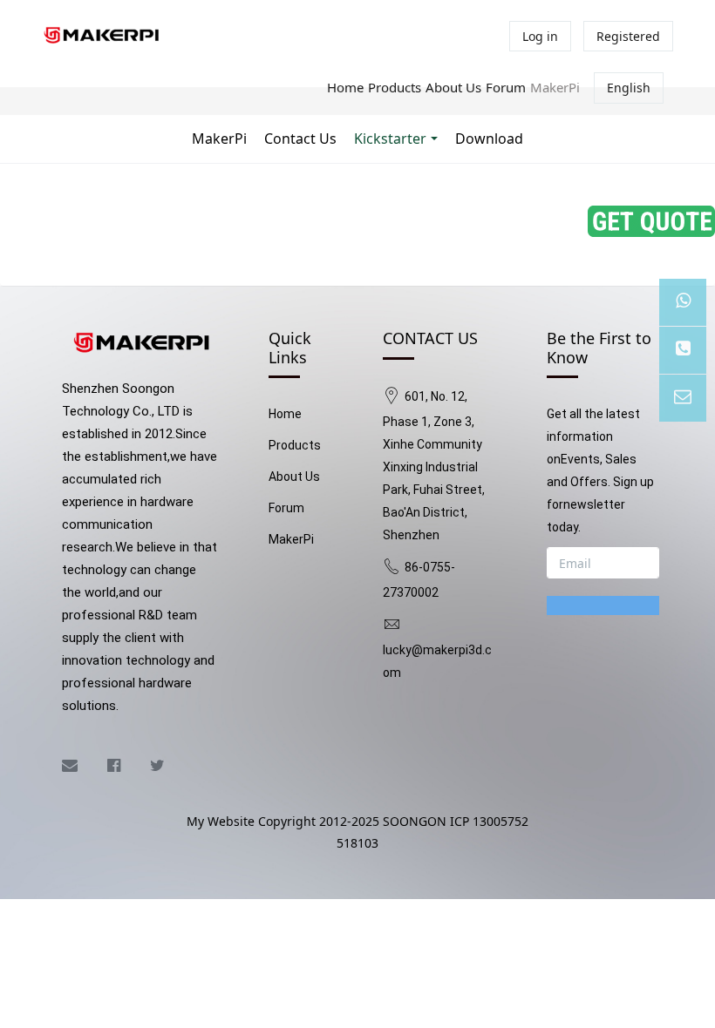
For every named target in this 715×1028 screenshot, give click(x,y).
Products (394, 87)
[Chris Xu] (682, 302)
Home (345, 87)
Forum (506, 87)
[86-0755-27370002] (682, 350)
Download (489, 138)
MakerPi (555, 87)
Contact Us (300, 138)
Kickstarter (390, 138)
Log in (540, 36)
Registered (628, 36)
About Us (453, 87)
